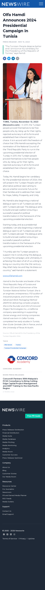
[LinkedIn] (11, 534)
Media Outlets (8, 502)
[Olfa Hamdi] (22, 119)
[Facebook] (4, 534)
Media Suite (7, 436)
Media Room (7, 452)
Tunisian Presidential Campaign (15, 348)
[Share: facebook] (4, 58)
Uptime (31, 539)
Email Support (8, 514)
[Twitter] (7, 534)
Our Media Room (9, 477)
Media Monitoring (9, 445)
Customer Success (10, 455)
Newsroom (6, 492)
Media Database (9, 439)
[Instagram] (14, 534)
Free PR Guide (34, 416)
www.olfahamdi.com (12, 276)
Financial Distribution (10, 433)
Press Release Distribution (13, 430)
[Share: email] (17, 58)
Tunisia (18, 345)
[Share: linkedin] (13, 58)
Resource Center (9, 486)
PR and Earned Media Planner (14, 495)
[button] (41, 3)
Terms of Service (9, 539)
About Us (6, 467)
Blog (4, 470)
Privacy (22, 539)
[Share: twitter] (9, 58)
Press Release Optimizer (12, 458)
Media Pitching (8, 442)
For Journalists (8, 489)
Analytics (6, 448)
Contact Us (6, 511)
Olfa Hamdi (8, 345)
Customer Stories (9, 474)
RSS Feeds (6, 498)
